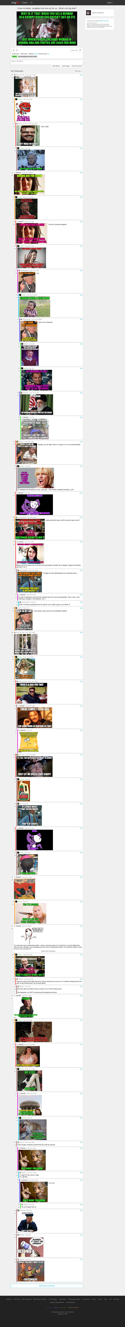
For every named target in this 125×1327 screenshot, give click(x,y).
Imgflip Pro (9, 1299)
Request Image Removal (57, 1302)
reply (81, 75)
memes (14, 56)
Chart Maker (62, 1299)
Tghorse (20, 979)
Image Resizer (86, 1299)
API (110, 1299)
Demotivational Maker (74, 1299)
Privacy (100, 1299)
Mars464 (21, 1235)
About (94, 1299)
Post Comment (77, 66)
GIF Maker (17, 1299)
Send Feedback (70, 1302)
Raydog (36, 53)
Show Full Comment (48, 951)
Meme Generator (104, 21)
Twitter (56, 1307)
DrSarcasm (25, 392)
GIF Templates (53, 1299)
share (73, 50)
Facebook (49, 1307)
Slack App (116, 1299)
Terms (105, 1299)
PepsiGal (20, 441)
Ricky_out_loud (20, 74)
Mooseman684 (24, 270)
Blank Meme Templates (40, 1299)
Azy (20, 803)
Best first (78, 71)
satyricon (25, 343)
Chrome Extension (73, 1307)
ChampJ (19, 608)
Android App (62, 1307)
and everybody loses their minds (27, 56)
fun (48, 53)
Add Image (66, 66)
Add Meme (56, 66)
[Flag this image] (80, 50)
